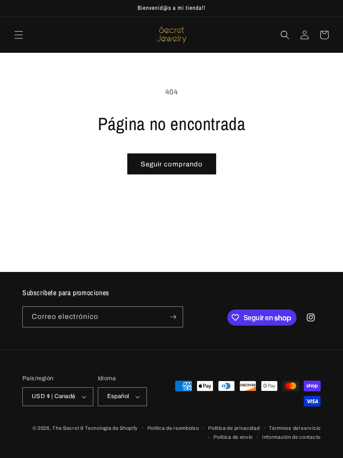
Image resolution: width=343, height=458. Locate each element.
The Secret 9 (67, 428)
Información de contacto (291, 437)
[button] (19, 35)
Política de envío (233, 437)
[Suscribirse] (173, 316)
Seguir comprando (172, 164)
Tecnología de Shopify (111, 428)
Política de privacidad (233, 428)
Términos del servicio (295, 428)
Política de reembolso (173, 428)
